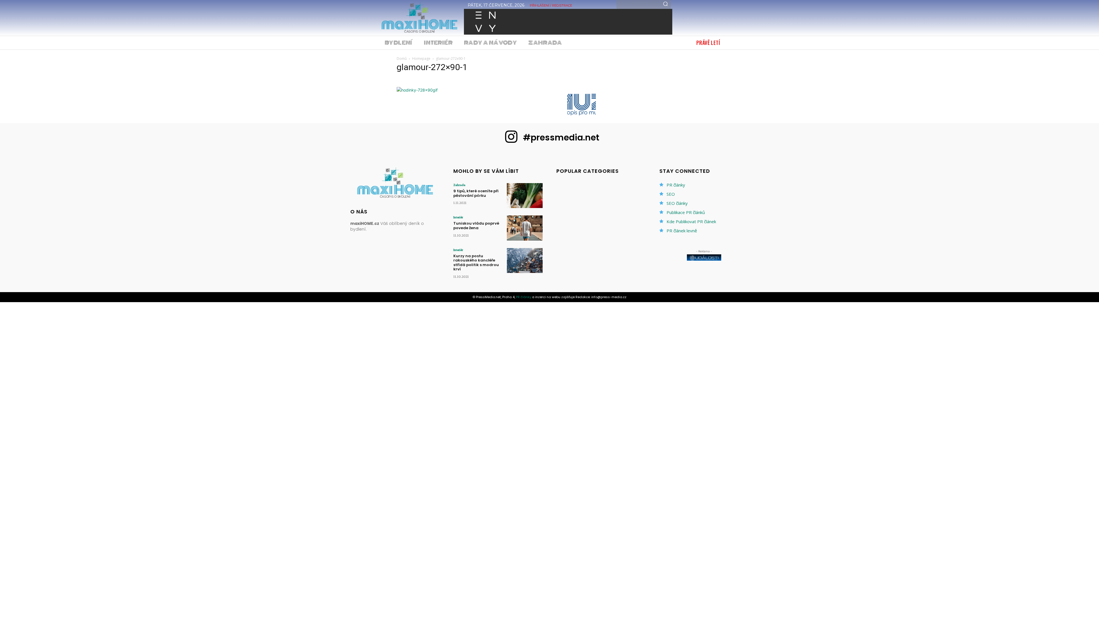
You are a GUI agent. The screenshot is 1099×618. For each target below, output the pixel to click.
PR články (676, 185)
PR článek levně (682, 230)
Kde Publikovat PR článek (691, 221)
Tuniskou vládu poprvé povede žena (476, 226)
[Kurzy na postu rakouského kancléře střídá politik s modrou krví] (525, 260)
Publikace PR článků (686, 212)
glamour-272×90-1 (432, 67)
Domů (402, 58)
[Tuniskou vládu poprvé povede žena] (525, 227)
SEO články (677, 203)
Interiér (458, 217)
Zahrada (459, 185)
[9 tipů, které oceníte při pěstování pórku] (525, 195)
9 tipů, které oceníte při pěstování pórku (476, 193)
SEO (671, 194)
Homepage (421, 58)
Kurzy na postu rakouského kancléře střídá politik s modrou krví (476, 262)
